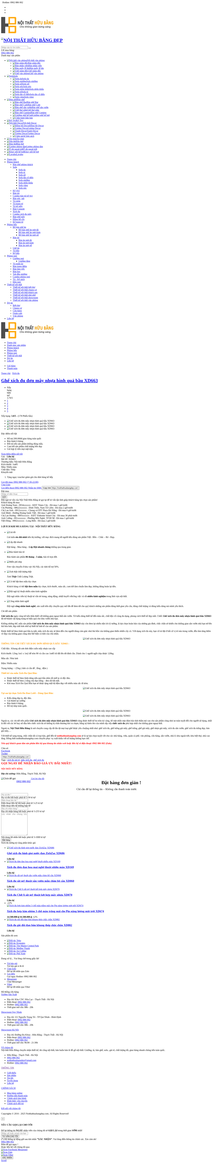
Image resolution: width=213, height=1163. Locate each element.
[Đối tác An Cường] (16, 951)
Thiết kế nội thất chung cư (25, 290)
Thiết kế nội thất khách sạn (25, 292)
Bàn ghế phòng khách (23, 164)
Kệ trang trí (18, 222)
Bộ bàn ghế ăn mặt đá (29, 230)
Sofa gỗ (22, 175)
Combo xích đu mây (22, 214)
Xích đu (16, 211)
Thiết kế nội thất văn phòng (25, 300)
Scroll (4, 1160)
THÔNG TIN (7, 1068)
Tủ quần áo (18, 263)
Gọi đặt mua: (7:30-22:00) (19, 482)
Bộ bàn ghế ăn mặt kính (29, 232)
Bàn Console (19, 209)
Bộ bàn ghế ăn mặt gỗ (29, 235)
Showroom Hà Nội (10, 1030)
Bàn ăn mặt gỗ (25, 245)
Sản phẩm (11, 1075)
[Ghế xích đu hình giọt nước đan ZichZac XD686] (30, 847)
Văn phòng (18, 316)
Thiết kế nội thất (14, 284)
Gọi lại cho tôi (37, 778)
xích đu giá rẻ (13, 760)
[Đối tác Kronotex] (16, 943)
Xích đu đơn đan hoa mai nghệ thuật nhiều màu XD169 (40, 867)
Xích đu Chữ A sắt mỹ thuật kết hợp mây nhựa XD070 (39, 894)
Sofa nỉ (22, 172)
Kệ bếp (16, 253)
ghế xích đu (38, 760)
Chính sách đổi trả (15, 1103)
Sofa (15, 167)
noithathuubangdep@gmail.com (21, 1060)
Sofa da (22, 169)
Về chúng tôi (7, 1047)
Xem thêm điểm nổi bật (12, 454)
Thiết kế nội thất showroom (25, 297)
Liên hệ (10, 318)
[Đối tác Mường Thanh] (18, 948)
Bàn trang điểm (20, 266)
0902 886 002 (7, 53)
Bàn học (16, 271)
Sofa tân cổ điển (26, 177)
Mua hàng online (14, 1093)
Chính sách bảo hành (16, 1098)
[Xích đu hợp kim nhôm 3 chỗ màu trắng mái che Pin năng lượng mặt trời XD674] (45, 905)
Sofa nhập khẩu (26, 183)
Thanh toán (12, 368)
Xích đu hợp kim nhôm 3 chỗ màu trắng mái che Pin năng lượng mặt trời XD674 (55, 911)
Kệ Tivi (16, 190)
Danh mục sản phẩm (16, 345)
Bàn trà (16, 193)
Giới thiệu (11, 1073)
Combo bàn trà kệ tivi (23, 196)
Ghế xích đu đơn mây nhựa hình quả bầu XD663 (49, 380)
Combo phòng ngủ (21, 276)
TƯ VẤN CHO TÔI (10, 1136)
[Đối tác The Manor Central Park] (23, 945)
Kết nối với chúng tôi (11, 1108)
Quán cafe (17, 313)
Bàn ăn (16, 237)
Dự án (10, 303)
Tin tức (10, 1078)
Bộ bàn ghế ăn (19, 227)
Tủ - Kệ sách (19, 279)
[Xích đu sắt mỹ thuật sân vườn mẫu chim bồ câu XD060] (34, 875)
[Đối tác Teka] (14, 940)
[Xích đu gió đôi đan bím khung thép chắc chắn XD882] (33, 919)
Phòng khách (13, 162)
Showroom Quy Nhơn (11, 1012)
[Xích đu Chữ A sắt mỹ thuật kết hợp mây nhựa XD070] (33, 889)
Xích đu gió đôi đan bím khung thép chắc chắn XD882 (39, 925)
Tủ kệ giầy (18, 206)
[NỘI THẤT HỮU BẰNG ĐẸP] (27, 31)
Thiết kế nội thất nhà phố (24, 295)
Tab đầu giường (20, 274)
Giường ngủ (18, 258)
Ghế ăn (16, 248)
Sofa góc (23, 188)
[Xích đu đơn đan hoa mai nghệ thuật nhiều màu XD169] (33, 861)
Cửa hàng (17, 310)
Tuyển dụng (12, 1080)
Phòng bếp (12, 224)
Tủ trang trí (18, 203)
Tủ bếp (16, 250)
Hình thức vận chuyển (17, 1101)
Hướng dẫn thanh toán (17, 1095)
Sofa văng (23, 185)
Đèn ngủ (17, 282)
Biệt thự (16, 305)
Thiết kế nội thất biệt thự (24, 287)
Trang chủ (11, 159)
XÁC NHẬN (7, 1158)
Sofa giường (24, 180)
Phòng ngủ (12, 256)
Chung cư (17, 308)
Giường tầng (24, 261)
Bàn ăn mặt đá (25, 240)
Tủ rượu (16, 201)
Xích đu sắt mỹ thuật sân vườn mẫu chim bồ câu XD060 (40, 880)
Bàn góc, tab (18, 198)
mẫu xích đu (26, 760)
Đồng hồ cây (19, 219)
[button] (7, 1142)
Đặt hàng (6, 840)
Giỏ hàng (11, 366)
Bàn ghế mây (19, 216)
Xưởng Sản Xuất (9, 994)
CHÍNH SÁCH (8, 1088)
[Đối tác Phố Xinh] (16, 953)
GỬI (4, 497)
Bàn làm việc (19, 269)
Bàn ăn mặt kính (26, 243)
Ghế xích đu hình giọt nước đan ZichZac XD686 (36, 853)
